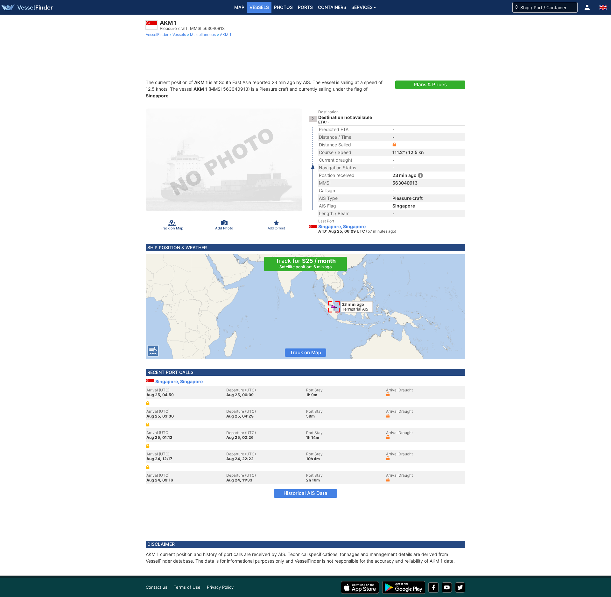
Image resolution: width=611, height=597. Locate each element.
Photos (283, 7)
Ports (305, 7)
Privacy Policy (220, 587)
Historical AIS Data (305, 493)
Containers (332, 7)
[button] (587, 7)
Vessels (259, 7)
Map (239, 7)
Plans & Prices (430, 84)
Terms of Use (187, 587)
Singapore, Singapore (342, 226)
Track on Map (305, 352)
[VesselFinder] (26, 7)
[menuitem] (158, 35)
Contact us (156, 587)
